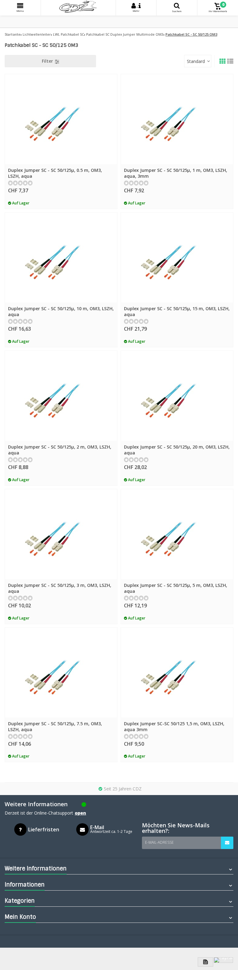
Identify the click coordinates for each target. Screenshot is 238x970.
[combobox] (197, 61)
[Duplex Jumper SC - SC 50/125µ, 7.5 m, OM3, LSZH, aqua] (61, 672)
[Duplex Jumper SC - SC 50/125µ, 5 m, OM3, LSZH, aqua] (177, 534)
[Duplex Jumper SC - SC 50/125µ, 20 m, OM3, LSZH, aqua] (177, 396)
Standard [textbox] (196, 61)
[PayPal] (223, 960)
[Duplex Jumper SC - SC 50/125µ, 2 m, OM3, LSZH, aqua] (61, 396)
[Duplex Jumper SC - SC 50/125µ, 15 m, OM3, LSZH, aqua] (177, 257)
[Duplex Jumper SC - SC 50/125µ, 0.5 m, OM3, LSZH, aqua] (61, 119)
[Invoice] (205, 962)
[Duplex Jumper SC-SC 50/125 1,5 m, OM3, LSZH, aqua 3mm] (177, 672)
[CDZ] (78, 8)
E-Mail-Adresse (159, 842)
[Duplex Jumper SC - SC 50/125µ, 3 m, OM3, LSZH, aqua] (61, 534)
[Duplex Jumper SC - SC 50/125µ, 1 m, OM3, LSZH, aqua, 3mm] (177, 119)
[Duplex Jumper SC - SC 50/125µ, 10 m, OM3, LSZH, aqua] (61, 257)
